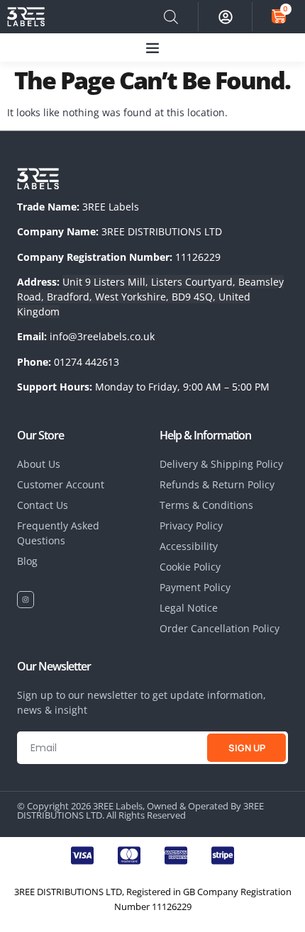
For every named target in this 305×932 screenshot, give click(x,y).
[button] (152, 47)
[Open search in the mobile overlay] (171, 16)
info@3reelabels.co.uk (102, 336)
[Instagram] (25, 599)
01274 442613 (86, 362)
